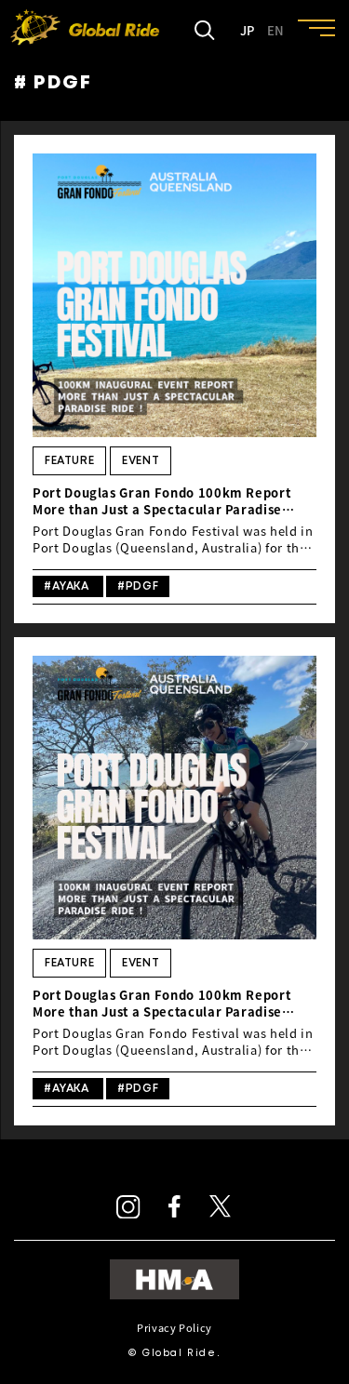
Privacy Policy (174, 1328)
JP (247, 30)
